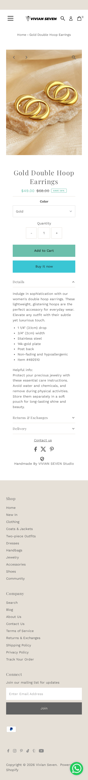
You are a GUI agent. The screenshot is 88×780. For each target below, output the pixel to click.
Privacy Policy (17, 652)
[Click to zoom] (73, 57)
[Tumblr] (34, 751)
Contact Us (15, 624)
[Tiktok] (27, 751)
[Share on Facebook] (36, 450)
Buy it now (44, 266)
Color (44, 201)
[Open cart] (79, 18)
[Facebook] (8, 751)
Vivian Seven (46, 765)
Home (21, 35)
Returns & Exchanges (23, 638)
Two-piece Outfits (21, 536)
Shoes (11, 571)
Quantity (44, 223)
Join (44, 708)
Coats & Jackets (19, 529)
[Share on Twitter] (44, 450)
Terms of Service (20, 631)
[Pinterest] (21, 751)
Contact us (43, 440)
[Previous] (14, 57)
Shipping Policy (18, 645)
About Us (13, 617)
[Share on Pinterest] (52, 450)
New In (11, 515)
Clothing (12, 522)
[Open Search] (63, 18)
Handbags (14, 550)
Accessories (16, 564)
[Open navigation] (10, 18)
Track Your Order (20, 659)
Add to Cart (44, 250)
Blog (9, 610)
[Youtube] (41, 751)
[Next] (26, 57)
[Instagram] (15, 751)
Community (15, 578)
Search (12, 602)
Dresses (12, 543)
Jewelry (12, 557)
